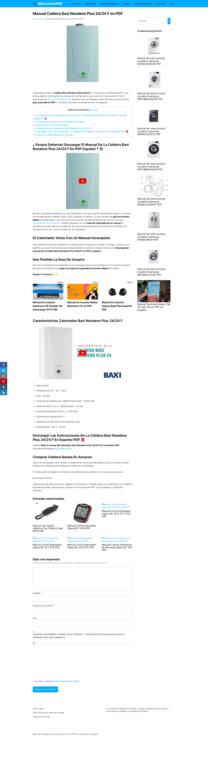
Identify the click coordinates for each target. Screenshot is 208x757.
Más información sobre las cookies (48, 713)
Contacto (161, 3)
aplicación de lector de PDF (46, 223)
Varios (126, 3)
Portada (36, 19)
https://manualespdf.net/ (59, 99)
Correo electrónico (44, 606)
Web (35, 618)
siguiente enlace (63, 448)
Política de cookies (41, 717)
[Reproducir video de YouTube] (83, 181)
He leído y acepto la (57, 681)
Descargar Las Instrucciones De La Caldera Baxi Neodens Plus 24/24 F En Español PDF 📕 (81, 131)
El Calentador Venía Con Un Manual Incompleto (59, 122)
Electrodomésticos (109, 3)
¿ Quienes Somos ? (143, 3)
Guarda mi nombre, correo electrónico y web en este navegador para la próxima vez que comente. (79, 636)
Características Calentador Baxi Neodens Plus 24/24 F (63, 128)
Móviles (76, 3)
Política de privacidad (67, 681)
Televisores (90, 3)
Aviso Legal (38, 708)
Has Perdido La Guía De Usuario (51, 125)
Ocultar (93, 110)
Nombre (37, 593)
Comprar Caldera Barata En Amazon (54, 135)
